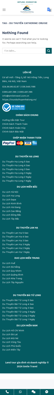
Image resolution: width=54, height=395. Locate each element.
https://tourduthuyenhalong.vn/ (19, 99)
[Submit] (49, 51)
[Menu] (4, 9)
